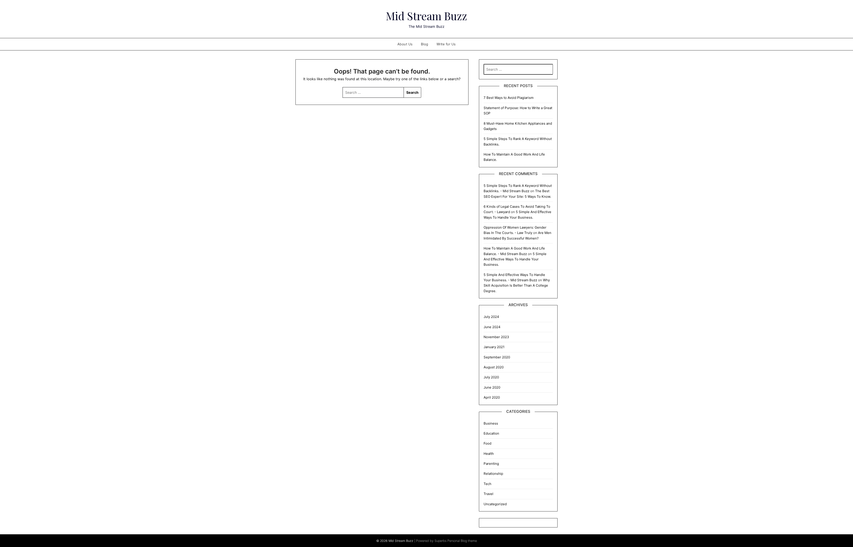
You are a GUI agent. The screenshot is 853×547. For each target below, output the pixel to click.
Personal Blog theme (462, 541)
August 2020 (494, 367)
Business (491, 423)
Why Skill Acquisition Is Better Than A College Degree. (517, 285)
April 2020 (492, 397)
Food (487, 443)
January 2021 (494, 347)
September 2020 (497, 357)
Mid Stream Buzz (426, 16)
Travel (488, 494)
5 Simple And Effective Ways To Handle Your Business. (515, 259)
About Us (405, 44)
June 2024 (492, 327)
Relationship (493, 473)
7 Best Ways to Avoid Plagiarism (509, 98)
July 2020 (491, 377)
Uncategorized (495, 504)
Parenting (491, 463)
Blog (424, 44)
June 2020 (492, 387)
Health (489, 453)
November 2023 (496, 337)
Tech (487, 484)
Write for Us (446, 44)
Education (491, 433)
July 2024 (491, 317)
